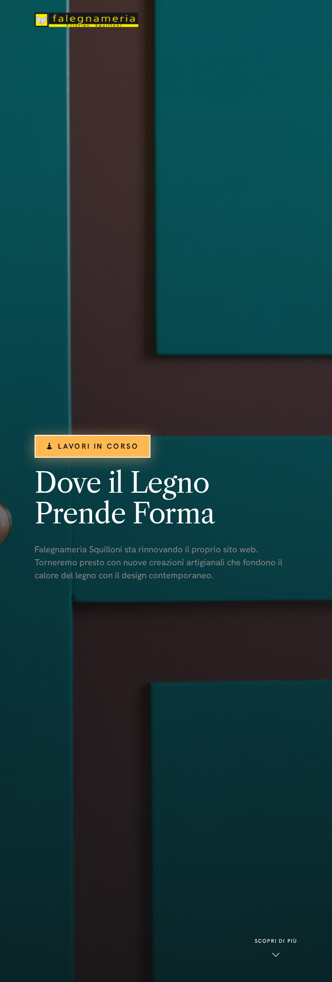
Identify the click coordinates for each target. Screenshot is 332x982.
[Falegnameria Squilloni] (86, 19)
